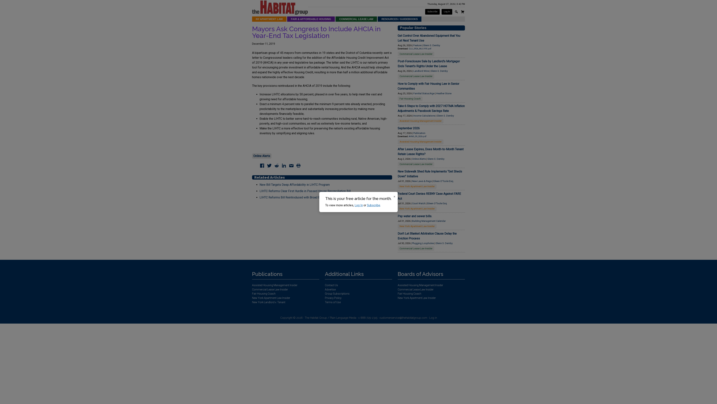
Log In (359, 205)
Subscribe (373, 205)
